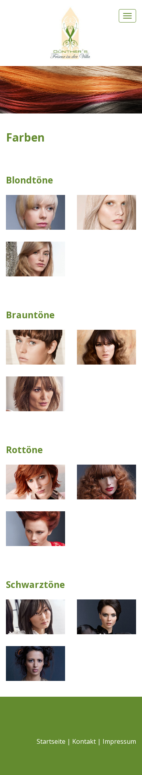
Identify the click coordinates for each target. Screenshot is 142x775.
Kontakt (84, 741)
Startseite (51, 741)
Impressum (119, 741)
